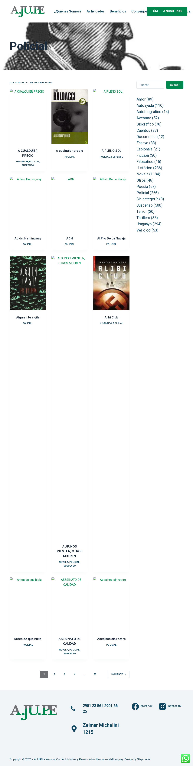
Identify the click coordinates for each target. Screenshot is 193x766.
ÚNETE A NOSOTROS (167, 11)
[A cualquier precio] (69, 116)
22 (94, 674)
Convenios (139, 11)
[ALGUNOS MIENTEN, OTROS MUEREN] (69, 397)
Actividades (96, 11)
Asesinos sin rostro (111, 639)
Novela (63, 562)
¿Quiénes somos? (67, 11)
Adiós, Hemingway (28, 238)
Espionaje (21, 161)
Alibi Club (111, 317)
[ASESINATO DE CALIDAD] (69, 604)
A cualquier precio (69, 151)
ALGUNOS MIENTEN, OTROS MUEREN (70, 551)
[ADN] (69, 204)
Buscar (175, 85)
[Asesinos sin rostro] (111, 604)
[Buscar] (142, 11)
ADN (69, 238)
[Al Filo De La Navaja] (111, 204)
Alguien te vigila (27, 317)
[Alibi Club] (111, 283)
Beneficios (118, 11)
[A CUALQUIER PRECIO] (28, 116)
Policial (34, 161)
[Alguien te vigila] (28, 283)
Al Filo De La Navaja (111, 238)
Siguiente (117, 674)
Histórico (106, 323)
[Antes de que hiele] (28, 604)
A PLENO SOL (111, 151)
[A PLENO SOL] (111, 116)
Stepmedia (143, 759)
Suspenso (28, 165)
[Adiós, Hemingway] (28, 204)
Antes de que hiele (27, 639)
